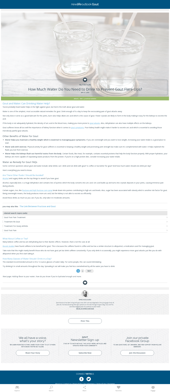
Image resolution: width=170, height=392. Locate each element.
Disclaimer (111, 384)
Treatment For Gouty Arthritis (16, 226)
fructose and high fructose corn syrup (37, 190)
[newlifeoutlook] (85, 4)
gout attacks (95, 123)
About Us (58, 384)
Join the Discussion (137, 353)
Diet (81, 99)
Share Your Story (32, 353)
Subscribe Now (85, 353)
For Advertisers (89, 384)
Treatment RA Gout (12, 222)
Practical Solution (90, 99)
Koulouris (85, 300)
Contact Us (67, 384)
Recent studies (8, 246)
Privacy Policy (77, 384)
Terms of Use (101, 384)
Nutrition (85, 85)
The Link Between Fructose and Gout (38, 206)
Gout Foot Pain (10, 230)
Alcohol (6, 178)
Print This (85, 321)
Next (89, 271)
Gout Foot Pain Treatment (15, 217)
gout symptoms (77, 127)
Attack (76, 99)
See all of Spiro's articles (85, 308)
